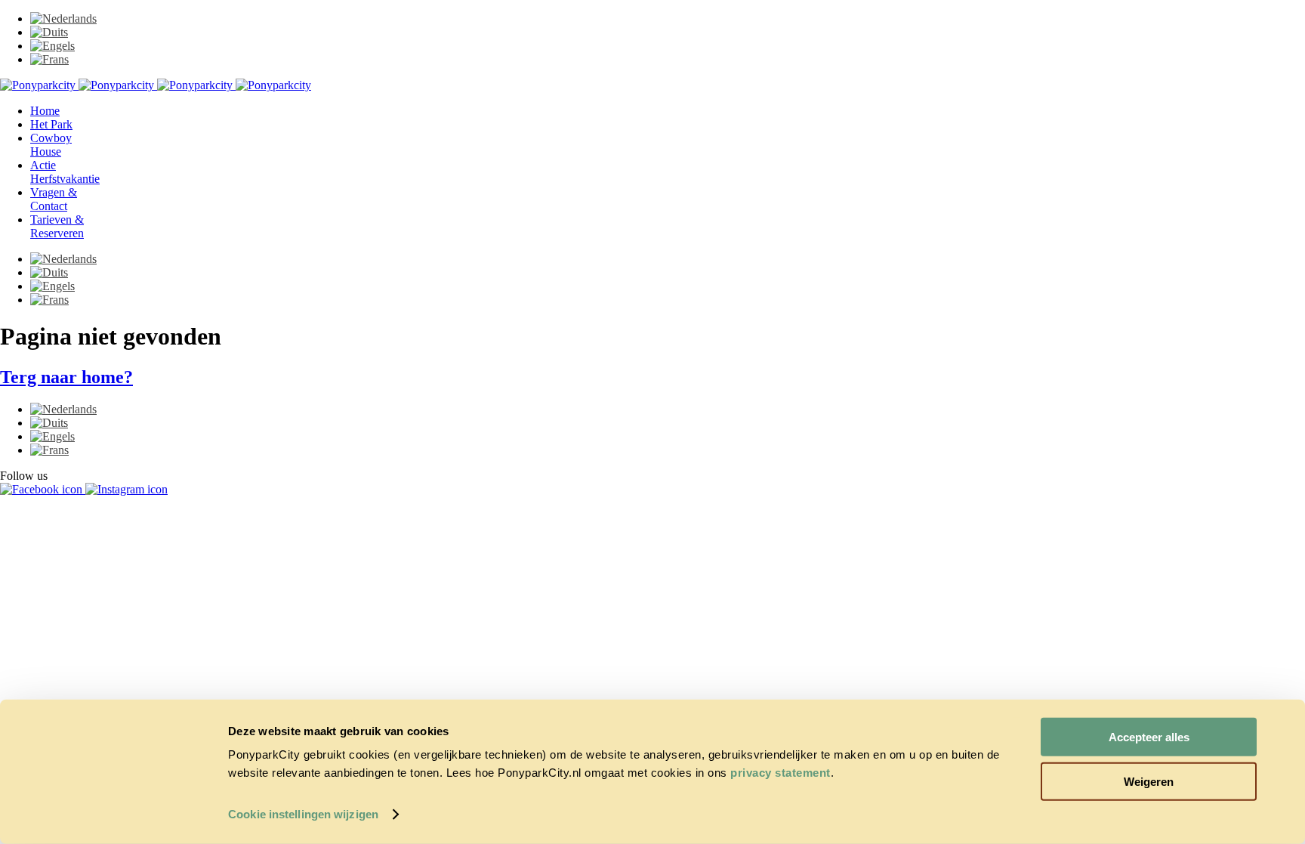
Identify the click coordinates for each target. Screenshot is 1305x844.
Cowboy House (51, 144)
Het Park (51, 124)
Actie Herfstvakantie (65, 172)
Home (45, 110)
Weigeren (1149, 780)
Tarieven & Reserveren (57, 226)
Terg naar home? (66, 377)
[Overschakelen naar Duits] (49, 32)
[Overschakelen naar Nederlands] (63, 18)
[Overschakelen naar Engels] (52, 45)
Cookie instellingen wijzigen (303, 814)
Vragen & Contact (53, 199)
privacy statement (780, 772)
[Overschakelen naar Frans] (49, 59)
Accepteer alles (1149, 737)
